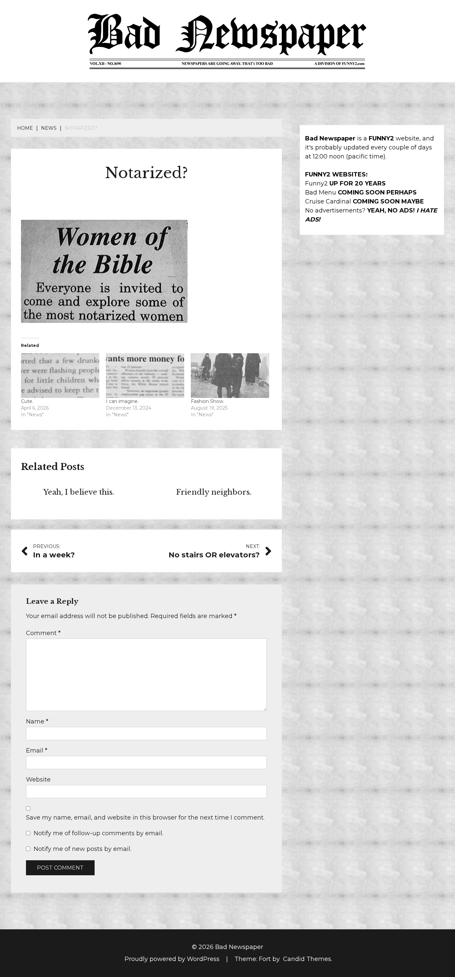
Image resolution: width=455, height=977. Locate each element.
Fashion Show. (207, 401)
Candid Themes (307, 959)
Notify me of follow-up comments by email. (98, 833)
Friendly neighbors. (213, 492)
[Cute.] (60, 375)
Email (36, 750)
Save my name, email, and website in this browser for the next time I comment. (145, 817)
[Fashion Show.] (230, 375)
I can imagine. (122, 401)
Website (38, 779)
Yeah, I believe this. (78, 492)
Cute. (27, 401)
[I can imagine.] (145, 375)
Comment (43, 633)
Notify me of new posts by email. (82, 849)
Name (37, 721)
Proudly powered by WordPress (173, 959)
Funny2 (316, 183)
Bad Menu (320, 192)
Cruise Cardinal (328, 201)
